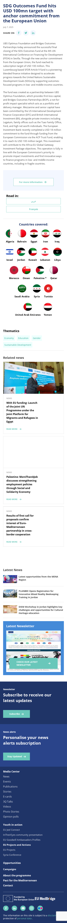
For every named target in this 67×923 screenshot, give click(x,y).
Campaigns (9, 869)
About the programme (17, 875)
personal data (24, 918)
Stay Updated (14, 756)
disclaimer (53, 915)
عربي (33, 201)
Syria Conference (12, 854)
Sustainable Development (17, 344)
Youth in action (12, 824)
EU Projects (9, 849)
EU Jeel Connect (11, 829)
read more (11, 429)
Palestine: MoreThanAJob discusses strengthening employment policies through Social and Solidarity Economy (22, 484)
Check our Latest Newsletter (27, 663)
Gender (37, 338)
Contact (8, 885)
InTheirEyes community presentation (23, 834)
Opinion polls (11, 816)
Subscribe (14, 713)
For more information (31, 182)
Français (33, 209)
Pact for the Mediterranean (20, 880)
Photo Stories (11, 811)
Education (23, 338)
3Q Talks (8, 801)
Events (7, 781)
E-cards (7, 796)
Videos (7, 806)
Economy (9, 338)
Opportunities (12, 863)
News (6, 776)
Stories (7, 791)
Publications (10, 786)
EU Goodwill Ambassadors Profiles (21, 839)
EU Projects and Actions (17, 844)
